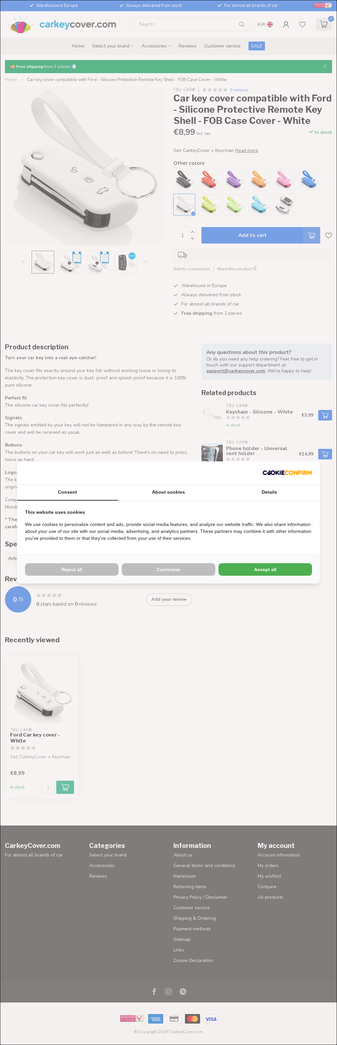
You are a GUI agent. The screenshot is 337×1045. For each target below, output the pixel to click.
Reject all (72, 569)
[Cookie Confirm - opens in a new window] (287, 473)
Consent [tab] (67, 492)
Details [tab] (269, 492)
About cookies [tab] (168, 492)
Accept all (265, 569)
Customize (168, 569)
